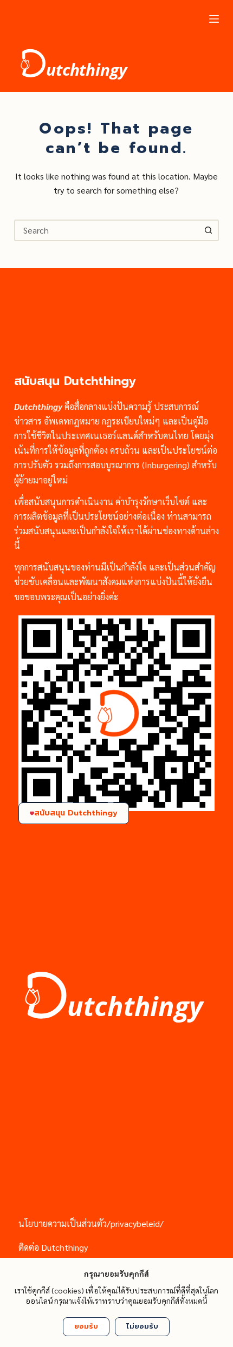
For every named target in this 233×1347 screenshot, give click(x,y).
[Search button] (208, 230)
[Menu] (214, 19)
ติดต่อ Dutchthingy (53, 1247)
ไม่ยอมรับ (142, 1326)
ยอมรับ (86, 1326)
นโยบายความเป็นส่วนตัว (62, 1223)
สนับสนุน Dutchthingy (76, 813)
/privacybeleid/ (135, 1223)
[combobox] (106, 230)
